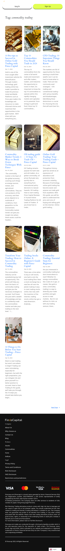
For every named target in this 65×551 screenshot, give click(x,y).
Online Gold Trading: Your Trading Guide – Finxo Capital (51, 158)
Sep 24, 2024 (27, 269)
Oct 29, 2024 (27, 165)
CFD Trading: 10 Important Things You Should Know (51, 59)
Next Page (55, 407)
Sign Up (48, 6)
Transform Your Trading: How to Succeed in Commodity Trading (13, 260)
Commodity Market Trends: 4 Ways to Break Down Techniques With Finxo (13, 161)
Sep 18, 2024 (46, 266)
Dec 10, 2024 (27, 66)
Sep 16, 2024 (8, 358)
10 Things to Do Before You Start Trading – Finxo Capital (13, 351)
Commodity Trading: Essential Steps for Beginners (51, 259)
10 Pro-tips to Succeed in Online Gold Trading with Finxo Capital (11, 60)
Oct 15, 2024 (8, 269)
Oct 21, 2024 (46, 165)
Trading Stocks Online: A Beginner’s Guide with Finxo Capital (32, 260)
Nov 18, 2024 (9, 170)
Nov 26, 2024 (46, 66)
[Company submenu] (48, 1)
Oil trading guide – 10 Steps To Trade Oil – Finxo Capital (32, 158)
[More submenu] (61, 1)
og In (17, 6)
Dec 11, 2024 (8, 69)
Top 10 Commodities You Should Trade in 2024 (30, 59)
